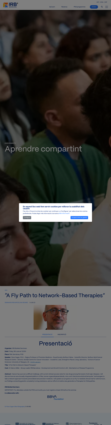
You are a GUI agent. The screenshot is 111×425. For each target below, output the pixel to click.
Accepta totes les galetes (79, 217)
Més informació (64, 213)
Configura (27, 217)
